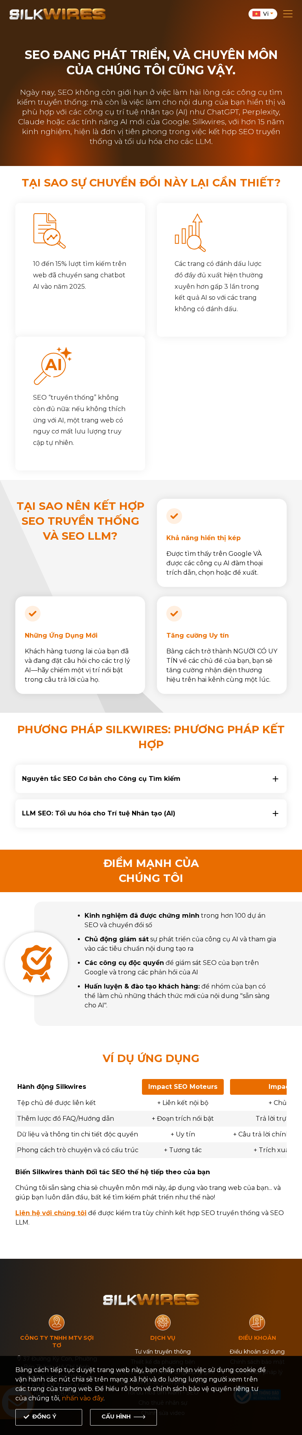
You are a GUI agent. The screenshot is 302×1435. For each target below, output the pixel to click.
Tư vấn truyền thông (163, 1351)
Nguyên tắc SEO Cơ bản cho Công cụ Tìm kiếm (101, 778)
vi (265, 13)
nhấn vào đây (82, 1398)
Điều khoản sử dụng (257, 1351)
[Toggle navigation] (287, 13)
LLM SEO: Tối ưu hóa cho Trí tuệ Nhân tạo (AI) (98, 813)
